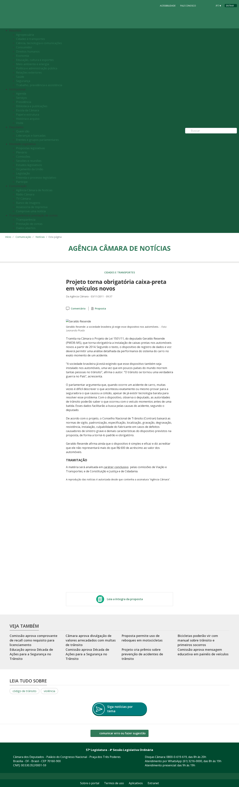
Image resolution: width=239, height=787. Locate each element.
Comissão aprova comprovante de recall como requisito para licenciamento (33, 640)
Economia (22, 56)
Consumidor (24, 47)
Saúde (20, 77)
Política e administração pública (36, 68)
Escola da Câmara (27, 110)
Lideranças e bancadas (31, 135)
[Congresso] (203, 5)
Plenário (21, 152)
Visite (19, 123)
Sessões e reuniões (28, 161)
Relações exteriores (29, 72)
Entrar (230, 5)
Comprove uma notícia (31, 211)
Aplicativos (136, 783)
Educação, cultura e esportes (35, 60)
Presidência (23, 102)
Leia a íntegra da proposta (125, 599)
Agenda (21, 93)
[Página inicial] (26, 14)
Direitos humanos (28, 51)
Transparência (25, 220)
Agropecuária (25, 35)
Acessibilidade (167, 5)
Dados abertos (26, 228)
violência (49, 691)
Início (8, 237)
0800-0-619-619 (176, 757)
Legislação (23, 173)
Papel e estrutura (27, 114)
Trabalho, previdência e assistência (39, 85)
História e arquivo (28, 119)
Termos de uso (114, 783)
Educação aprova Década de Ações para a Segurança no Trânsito (31, 654)
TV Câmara (23, 199)
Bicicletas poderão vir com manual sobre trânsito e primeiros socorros (198, 640)
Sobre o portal (89, 783)
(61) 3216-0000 (192, 761)
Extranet (153, 783)
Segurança (23, 81)
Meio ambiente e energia (32, 64)
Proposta (100, 308)
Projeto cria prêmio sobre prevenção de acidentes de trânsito (142, 654)
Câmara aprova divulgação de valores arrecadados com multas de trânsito (91, 640)
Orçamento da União (29, 169)
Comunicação (23, 237)
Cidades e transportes (30, 39)
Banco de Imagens (28, 203)
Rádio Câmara (25, 194)
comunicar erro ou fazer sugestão (122, 733)
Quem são (22, 131)
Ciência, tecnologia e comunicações (39, 43)
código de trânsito (24, 691)
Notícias (40, 237)
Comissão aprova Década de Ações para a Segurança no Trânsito (87, 654)
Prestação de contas (29, 224)
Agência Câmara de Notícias (34, 190)
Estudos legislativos (29, 165)
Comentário (78, 308)
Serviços (21, 98)
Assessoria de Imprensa (31, 207)
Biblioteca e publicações (31, 106)
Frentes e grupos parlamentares (37, 140)
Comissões (23, 156)
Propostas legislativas (30, 148)
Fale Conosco (188, 5)
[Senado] (210, 5)
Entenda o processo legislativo (36, 178)
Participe (22, 182)
